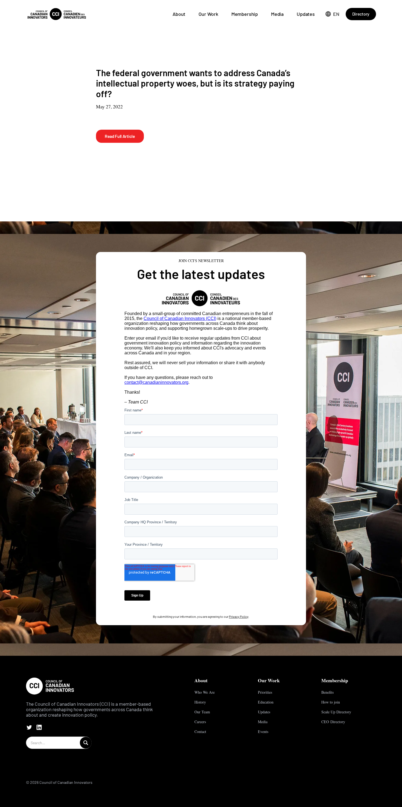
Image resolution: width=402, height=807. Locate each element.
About (179, 14)
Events (263, 731)
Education (265, 702)
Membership (244, 14)
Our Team (202, 711)
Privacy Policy (238, 616)
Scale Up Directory (336, 711)
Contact (200, 731)
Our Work (208, 14)
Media (277, 14)
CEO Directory (333, 721)
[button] (332, 13)
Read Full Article (120, 136)
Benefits (327, 692)
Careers (200, 721)
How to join (330, 702)
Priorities (265, 692)
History (200, 702)
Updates (306, 14)
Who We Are (204, 692)
